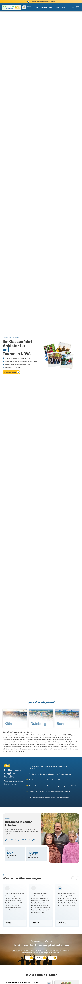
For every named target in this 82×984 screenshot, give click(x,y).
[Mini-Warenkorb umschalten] (77, 7)
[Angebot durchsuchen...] (73, 7)
